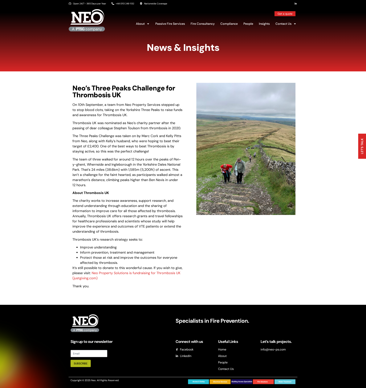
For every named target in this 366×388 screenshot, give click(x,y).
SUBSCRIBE (80, 363)
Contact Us (283, 24)
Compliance (229, 24)
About (140, 24)
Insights (264, 24)
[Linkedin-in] (295, 3)
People (248, 24)
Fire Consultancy (203, 24)
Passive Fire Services (170, 24)
